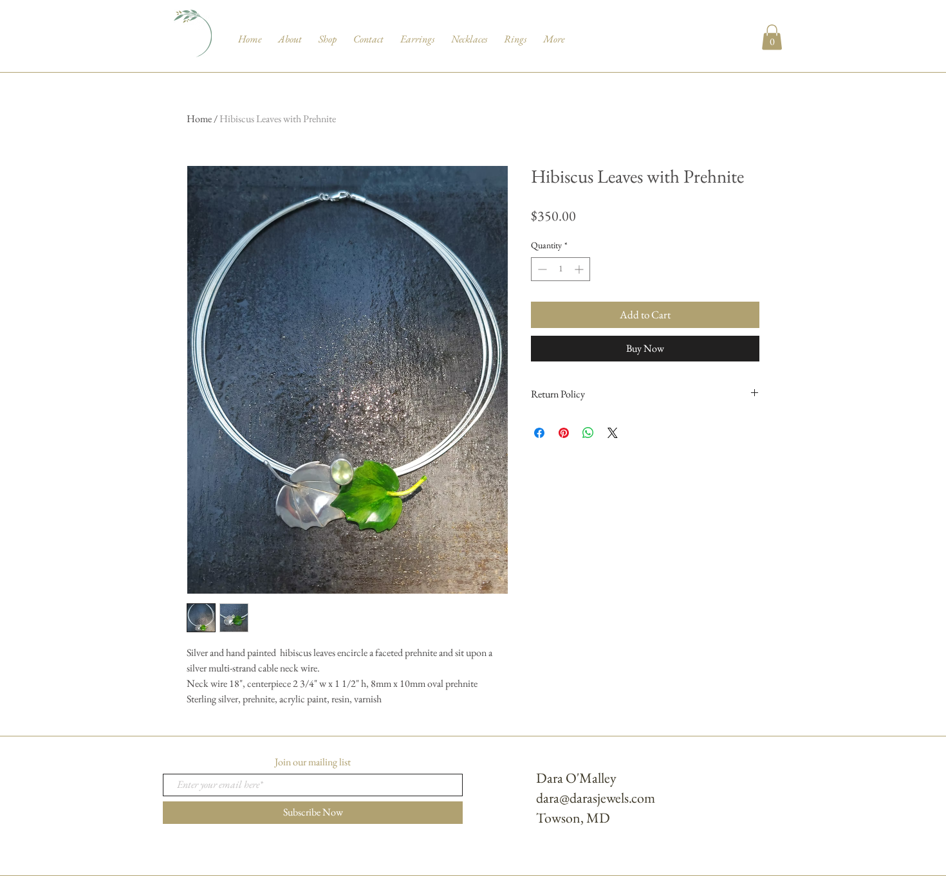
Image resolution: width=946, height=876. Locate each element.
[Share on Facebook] (539, 433)
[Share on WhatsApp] (588, 433)
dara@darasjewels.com (595, 798)
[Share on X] (612, 433)
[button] (772, 37)
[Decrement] (541, 269)
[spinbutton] (560, 269)
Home (199, 118)
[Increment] (580, 269)
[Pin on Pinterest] (563, 433)
